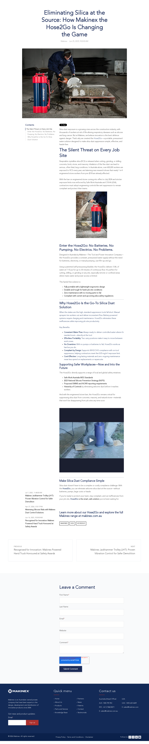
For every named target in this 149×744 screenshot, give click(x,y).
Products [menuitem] (58, 705)
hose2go (81, 523)
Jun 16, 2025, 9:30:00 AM (34, 517)
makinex (64, 523)
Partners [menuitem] (81, 699)
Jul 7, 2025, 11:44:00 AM (33, 493)
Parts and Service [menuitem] (61, 709)
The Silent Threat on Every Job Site (39, 129)
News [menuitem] (80, 702)
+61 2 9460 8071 (108, 707)
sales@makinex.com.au (109, 711)
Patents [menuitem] (80, 705)
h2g (72, 523)
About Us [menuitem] (58, 702)
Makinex (64, 41)
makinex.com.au (92, 516)
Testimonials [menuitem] (82, 712)
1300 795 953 (107, 703)
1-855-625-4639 (131, 703)
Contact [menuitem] (81, 709)
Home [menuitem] (57, 699)
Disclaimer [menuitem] (89, 737)
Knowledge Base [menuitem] (61, 712)
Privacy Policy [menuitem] (60, 737)
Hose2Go (98, 138)
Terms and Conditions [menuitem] (75, 737)
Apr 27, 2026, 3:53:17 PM (34, 507)
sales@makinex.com (131, 707)
